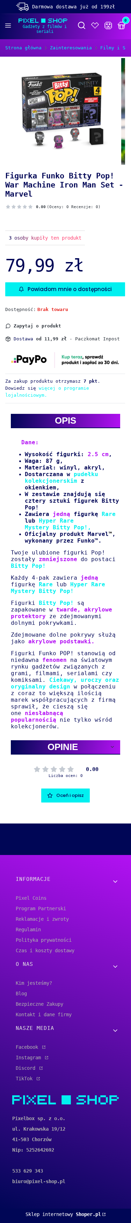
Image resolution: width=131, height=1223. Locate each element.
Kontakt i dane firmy (44, 1014)
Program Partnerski (41, 908)
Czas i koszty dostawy (45, 950)
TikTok (25, 1078)
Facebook (28, 1047)
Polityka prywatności (44, 940)
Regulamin (28, 929)
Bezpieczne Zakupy (39, 1004)
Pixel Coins (31, 898)
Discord (27, 1068)
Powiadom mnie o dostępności (70, 289)
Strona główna (23, 47)
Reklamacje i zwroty (42, 919)
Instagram (30, 1057)
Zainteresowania (71, 47)
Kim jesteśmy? (34, 983)
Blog (21, 993)
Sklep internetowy (63, 1214)
